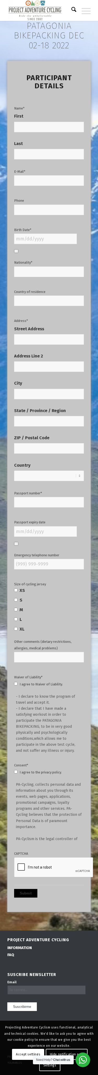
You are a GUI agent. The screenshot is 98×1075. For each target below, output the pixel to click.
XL (22, 629)
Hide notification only (67, 1054)
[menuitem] (71, 10)
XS (22, 590)
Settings (49, 1065)
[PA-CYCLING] (40, 10)
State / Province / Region (40, 411)
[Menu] (83, 10)
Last (18, 144)
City (18, 383)
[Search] (71, 10)
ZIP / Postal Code (31, 438)
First (18, 116)
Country (22, 465)
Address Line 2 (28, 356)
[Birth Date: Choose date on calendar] (16, 251)
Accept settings (28, 1054)
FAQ (10, 954)
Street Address (29, 329)
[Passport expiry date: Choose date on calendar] (16, 544)
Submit (26, 893)
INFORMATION (19, 947)
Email (11, 982)
